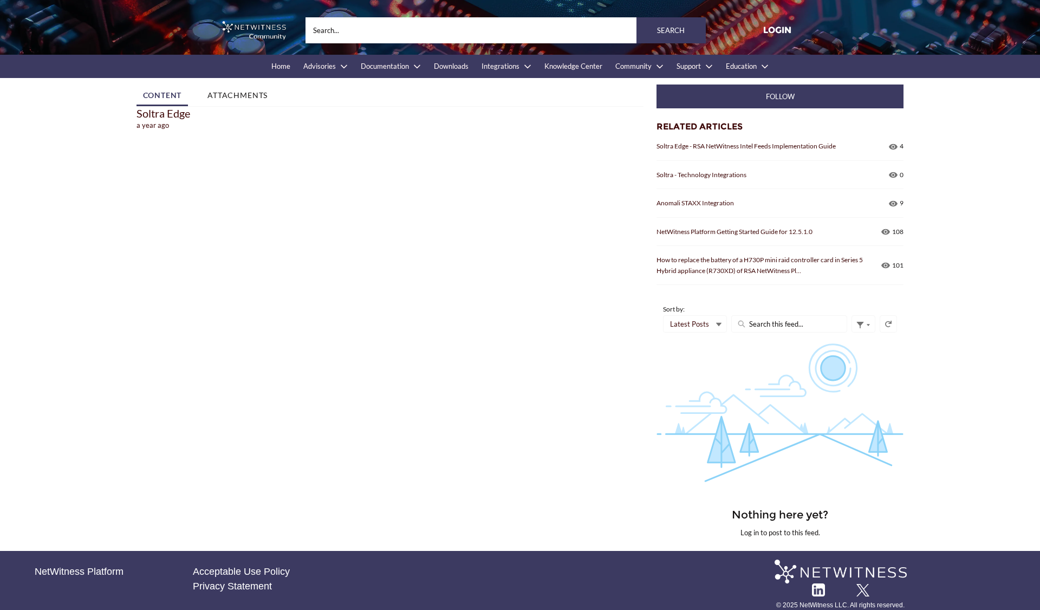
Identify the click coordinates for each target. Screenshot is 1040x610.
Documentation (385, 66)
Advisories (319, 66)
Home (280, 66)
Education (741, 66)
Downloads (451, 66)
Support (689, 66)
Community (633, 66)
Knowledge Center (573, 66)
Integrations (500, 66)
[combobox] (506, 30)
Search (671, 30)
